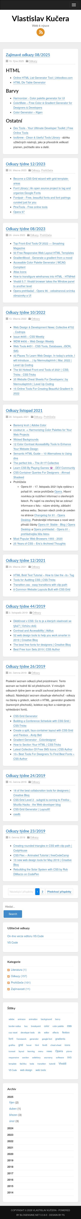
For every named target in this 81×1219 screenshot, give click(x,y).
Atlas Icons (19, 272)
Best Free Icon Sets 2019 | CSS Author (36, 649)
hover (29, 1044)
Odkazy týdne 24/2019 (25, 776)
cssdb (16, 814)
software (60, 1057)
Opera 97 (19, 212)
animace (21, 1019)
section (25, 1057)
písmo (69, 1051)
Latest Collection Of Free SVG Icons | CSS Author (42, 749)
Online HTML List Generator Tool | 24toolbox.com (43, 77)
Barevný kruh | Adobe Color (29, 425)
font (11, 1038)
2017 (10, 1173)
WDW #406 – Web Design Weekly (33, 341)
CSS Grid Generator (25, 716)
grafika (12, 1044)
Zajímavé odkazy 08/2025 (28, 55)
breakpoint (36, 1026)
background (46, 1019)
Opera (58, 491)
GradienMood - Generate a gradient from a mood (42, 258)
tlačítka (23, 1063)
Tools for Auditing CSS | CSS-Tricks (34, 580)
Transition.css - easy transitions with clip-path (40, 584)
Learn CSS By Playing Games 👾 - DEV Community (44, 468)
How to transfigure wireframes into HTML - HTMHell (44, 276)
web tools (41, 1070)
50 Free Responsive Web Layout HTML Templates (43, 253)
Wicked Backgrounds (25, 439)
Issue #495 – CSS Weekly (28, 336)
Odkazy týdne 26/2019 (25, 667)
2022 (10, 1141)
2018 (10, 1166)
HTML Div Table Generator (29, 82)
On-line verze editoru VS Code (25, 936)
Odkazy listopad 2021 (24, 411)
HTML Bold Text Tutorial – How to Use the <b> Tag (43, 575)
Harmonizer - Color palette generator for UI (39, 98)
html (37, 1044)
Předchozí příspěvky (59, 891)
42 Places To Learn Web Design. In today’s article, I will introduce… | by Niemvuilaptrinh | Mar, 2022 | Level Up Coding (44, 360)
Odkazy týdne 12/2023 (25, 164)
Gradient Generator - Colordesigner (34, 740)
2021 (10, 1147)
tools (32, 1063)
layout (21, 1051)
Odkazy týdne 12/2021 (25, 561)
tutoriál (52, 1063)
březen (13, 1115)
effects (56, 1032)
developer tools (28, 1032)
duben (13, 1108)
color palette (58, 1026)
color (46, 1026)
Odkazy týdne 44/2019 (25, 606)
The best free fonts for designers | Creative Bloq (42, 644)
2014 (10, 1192)
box (26, 1026)
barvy (57, 1019)
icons (67, 1045)
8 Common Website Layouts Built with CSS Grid (41, 589)
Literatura (19, 970)
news (49, 1051)
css (69, 1025)
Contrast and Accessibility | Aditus (33, 630)
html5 (44, 1044)
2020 (10, 1154)
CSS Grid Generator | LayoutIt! (31, 809)
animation (33, 1019)
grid (20, 1045)
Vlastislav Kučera (40, 19)
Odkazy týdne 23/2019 (25, 831)
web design (26, 1070)
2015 (10, 1186)
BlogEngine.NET (30, 1214)
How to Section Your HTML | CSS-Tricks (37, 744)
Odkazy (33, 61)
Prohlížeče (47, 170)
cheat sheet (55, 1044)
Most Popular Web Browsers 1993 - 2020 (38, 538)
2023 (10, 1135)
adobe (11, 1019)
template (12, 1063)
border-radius (15, 1026)
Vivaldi (62, 1063)
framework (21, 1038)
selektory (36, 1057)
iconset (12, 1051)
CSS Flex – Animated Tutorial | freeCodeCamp (41, 855)
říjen (12, 1102)
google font (47, 1038)
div (39, 1032)
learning (31, 1051)
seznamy (48, 1057)
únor (12, 1121)
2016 (10, 1179)
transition (41, 1063)
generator (34, 1038)
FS (63, 1214)
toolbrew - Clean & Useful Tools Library (36, 137)
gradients (60, 1038)
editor (46, 1032)
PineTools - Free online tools (30, 207)
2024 (10, 1128)
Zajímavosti (20, 989)
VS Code (12, 942)
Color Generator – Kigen (28, 112)
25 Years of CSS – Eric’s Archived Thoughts (39, 543)
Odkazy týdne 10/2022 (25, 313)
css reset (13, 1032)
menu (40, 1051)
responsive (14, 1057)
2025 (14, 1109)
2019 (10, 1160)
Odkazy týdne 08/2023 (25, 229)
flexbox (66, 1032)
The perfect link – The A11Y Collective (36, 463)
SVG (69, 1057)
